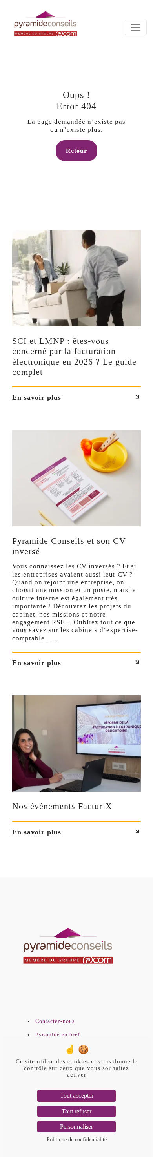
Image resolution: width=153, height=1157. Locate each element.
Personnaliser (76, 1126)
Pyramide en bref (57, 1035)
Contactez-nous (55, 1021)
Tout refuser (76, 1111)
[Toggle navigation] (136, 27)
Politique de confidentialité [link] (77, 1139)
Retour (76, 150)
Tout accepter (76, 1095)
